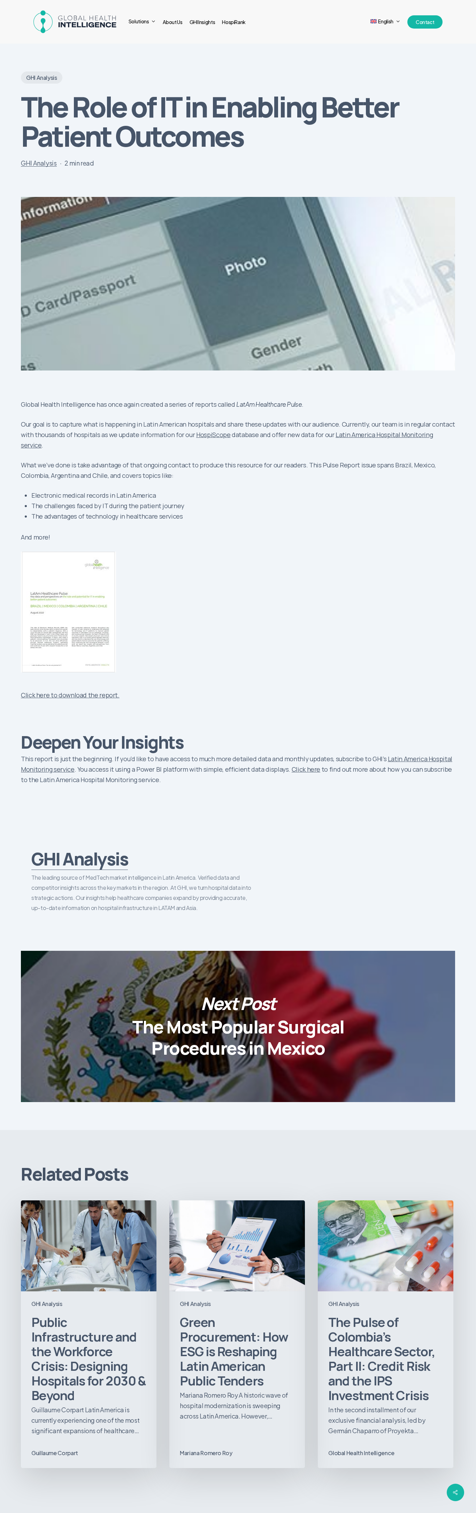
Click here (306, 769)
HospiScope (213, 434)
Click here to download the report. (70, 695)
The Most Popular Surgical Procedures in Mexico (238, 1026)
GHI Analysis (41, 77)
